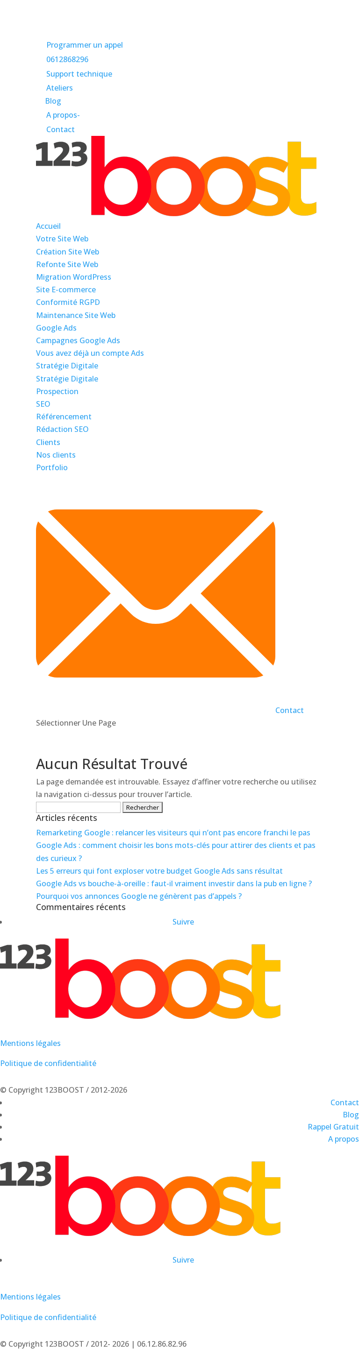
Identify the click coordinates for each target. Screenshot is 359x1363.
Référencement (64, 416)
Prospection (57, 391)
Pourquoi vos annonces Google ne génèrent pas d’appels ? (139, 896)
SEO (43, 404)
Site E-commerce (66, 289)
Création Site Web (67, 252)
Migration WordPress (73, 277)
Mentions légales (30, 1043)
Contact (344, 1102)
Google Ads (56, 328)
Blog (351, 1114)
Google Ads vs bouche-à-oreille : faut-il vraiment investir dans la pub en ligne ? (174, 883)
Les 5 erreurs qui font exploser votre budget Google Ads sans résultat (159, 871)
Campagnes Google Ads (78, 340)
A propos (343, 1139)
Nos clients (56, 455)
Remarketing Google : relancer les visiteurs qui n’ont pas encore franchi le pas (173, 832)
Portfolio (52, 467)
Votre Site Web (62, 238)
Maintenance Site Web (75, 315)
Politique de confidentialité (48, 1063)
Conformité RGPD (68, 302)
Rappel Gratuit (333, 1127)
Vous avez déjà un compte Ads (90, 353)
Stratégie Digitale (67, 365)
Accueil (48, 226)
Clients (48, 442)
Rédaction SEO (62, 429)
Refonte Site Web (67, 264)
